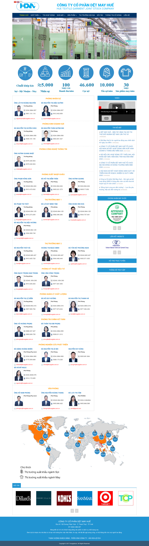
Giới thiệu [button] (35, 15)
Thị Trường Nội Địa (87, 15)
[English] (18, 2)
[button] (21, 38)
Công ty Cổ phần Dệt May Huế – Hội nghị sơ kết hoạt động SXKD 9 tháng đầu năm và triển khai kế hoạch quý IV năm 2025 (116, 181)
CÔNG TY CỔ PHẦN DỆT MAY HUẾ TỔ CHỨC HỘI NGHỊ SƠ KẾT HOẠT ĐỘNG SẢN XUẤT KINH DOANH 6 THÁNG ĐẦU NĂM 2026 (116, 148)
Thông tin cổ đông (113, 15)
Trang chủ (23, 15)
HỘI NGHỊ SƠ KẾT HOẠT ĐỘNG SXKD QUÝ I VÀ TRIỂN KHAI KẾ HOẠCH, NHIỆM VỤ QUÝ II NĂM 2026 (116, 173)
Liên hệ (127, 15)
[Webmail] (21, 2)
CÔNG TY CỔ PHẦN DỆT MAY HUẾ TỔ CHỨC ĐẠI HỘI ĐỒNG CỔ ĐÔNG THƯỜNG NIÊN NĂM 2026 (116, 165)
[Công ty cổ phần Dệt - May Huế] (74, 6)
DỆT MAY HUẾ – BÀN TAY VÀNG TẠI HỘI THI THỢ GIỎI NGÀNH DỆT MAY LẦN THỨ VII (115, 133)
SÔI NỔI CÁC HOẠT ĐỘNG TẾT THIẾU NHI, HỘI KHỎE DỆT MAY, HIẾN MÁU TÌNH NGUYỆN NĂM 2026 (117, 156)
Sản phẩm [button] (71, 15)
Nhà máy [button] (60, 15)
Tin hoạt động (49, 15)
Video (117, 98)
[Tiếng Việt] (15, 2)
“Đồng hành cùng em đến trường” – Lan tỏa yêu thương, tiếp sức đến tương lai (116, 188)
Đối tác (100, 15)
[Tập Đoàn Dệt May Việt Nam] (117, 244)
